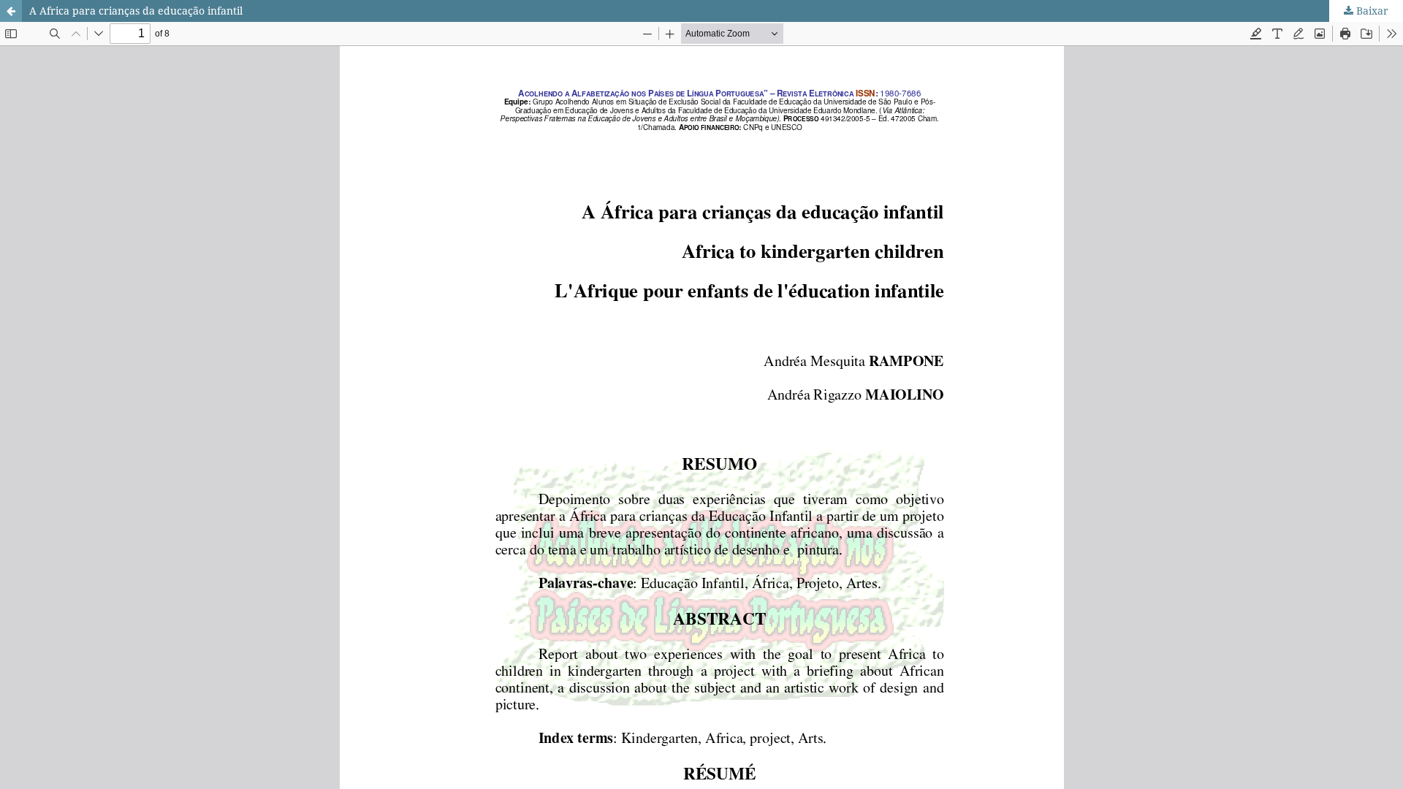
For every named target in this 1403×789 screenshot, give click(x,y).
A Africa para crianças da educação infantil (136, 11)
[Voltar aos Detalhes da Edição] (11, 11)
